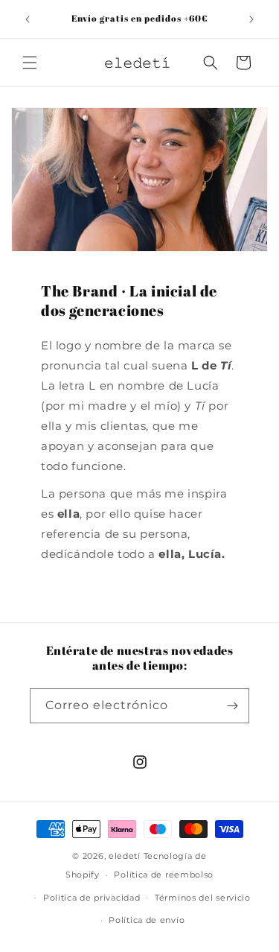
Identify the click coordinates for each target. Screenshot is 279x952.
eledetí (125, 856)
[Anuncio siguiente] (251, 19)
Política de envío (147, 920)
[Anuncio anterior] (27, 19)
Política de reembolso (164, 874)
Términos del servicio (203, 897)
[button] (29, 62)
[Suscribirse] (232, 705)
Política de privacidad (91, 897)
